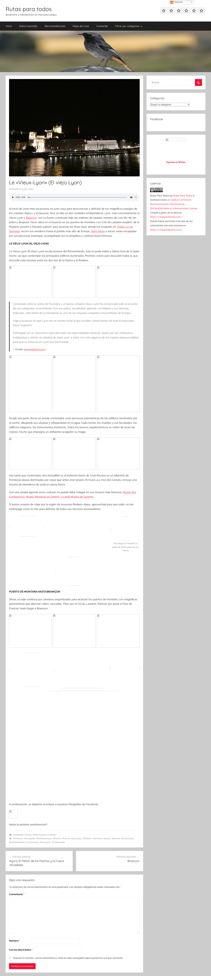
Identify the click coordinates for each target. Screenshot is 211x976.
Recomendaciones (55, 26)
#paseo (107, 838)
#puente (116, 838)
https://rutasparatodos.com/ (166, 216)
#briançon (18, 838)
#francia (66, 838)
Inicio (9, 26)
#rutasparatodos (17, 842)
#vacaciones (32, 842)
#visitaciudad (58, 842)
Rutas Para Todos (182, 195)
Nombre (14, 940)
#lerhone (97, 838)
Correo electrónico (20, 949)
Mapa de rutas (81, 26)
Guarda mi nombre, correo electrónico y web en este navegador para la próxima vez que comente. (68, 957)
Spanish (178, 2)
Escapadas (18, 834)
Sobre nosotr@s (28, 26)
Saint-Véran (98, 231)
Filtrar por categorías (127, 26)
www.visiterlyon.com (35, 349)
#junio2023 (76, 838)
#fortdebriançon (44, 838)
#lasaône (87, 838)
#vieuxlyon (45, 842)
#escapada (29, 838)
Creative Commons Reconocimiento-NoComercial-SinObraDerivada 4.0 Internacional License (173, 204)
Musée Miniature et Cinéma (42, 496)
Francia (28, 834)
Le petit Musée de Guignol (77, 496)
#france (57, 838)
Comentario (16, 894)
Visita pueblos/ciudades (44, 834)
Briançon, (31, 217)
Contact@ (102, 26)
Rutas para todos (29, 8)
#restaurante (127, 838)
